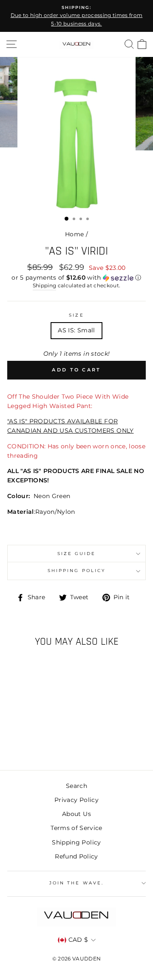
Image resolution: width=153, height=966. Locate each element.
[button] (76, 278)
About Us (76, 813)
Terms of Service (76, 827)
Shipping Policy (76, 570)
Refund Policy (76, 856)
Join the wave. (76, 883)
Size (76, 315)
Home (74, 234)
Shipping (45, 286)
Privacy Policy (76, 799)
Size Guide (76, 553)
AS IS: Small (76, 330)
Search (76, 785)
